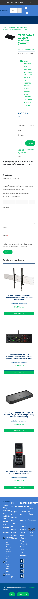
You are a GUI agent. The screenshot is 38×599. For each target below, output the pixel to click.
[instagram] (22, 571)
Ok (12, 594)
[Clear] (34, 130)
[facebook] (22, 561)
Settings (31, 587)
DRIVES (32, 149)
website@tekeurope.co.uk (14, 577)
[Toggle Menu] (5, 20)
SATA (19, 151)
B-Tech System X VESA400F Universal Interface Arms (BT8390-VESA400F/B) (19, 298)
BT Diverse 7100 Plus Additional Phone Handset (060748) (19, 472)
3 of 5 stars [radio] (18, 201)
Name (5, 227)
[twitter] (22, 566)
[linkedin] (22, 576)
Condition (21, 125)
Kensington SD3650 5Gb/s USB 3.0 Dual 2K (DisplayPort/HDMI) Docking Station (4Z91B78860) (19, 415)
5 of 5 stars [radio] (31, 201)
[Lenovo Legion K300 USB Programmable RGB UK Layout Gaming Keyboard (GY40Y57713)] (19, 324)
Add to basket (30, 143)
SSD (22, 151)
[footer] (4, 10)
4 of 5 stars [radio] (25, 201)
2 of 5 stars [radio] (12, 201)
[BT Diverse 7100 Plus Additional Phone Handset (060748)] (19, 442)
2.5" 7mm (27, 149)
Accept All (23, 594)
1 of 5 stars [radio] (5, 201)
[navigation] (19, 2)
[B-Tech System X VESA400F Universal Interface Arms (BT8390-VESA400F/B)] (19, 266)
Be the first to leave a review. (26, 53)
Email (5, 236)
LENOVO (23, 153)
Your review (7, 207)
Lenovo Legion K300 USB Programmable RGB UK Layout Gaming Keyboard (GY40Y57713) (19, 356)
